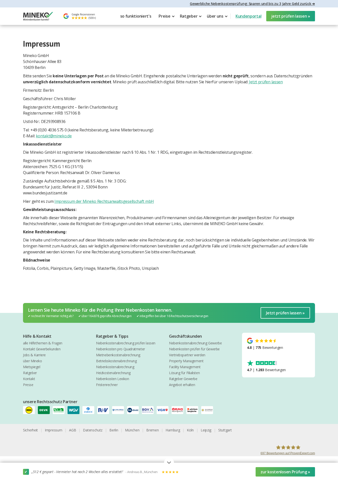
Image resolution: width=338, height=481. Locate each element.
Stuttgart (225, 430)
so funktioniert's (135, 16)
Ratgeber (30, 372)
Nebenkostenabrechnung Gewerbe (195, 343)
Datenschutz (92, 430)
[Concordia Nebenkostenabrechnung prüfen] (119, 410)
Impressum (53, 430)
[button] (166, 16)
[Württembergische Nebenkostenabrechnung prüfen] (193, 410)
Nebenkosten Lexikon (112, 378)
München (132, 430)
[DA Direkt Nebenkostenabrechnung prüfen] (134, 410)
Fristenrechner (107, 384)
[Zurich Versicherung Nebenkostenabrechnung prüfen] (89, 410)
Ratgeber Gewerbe (183, 378)
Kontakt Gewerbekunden (42, 349)
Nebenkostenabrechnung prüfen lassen (125, 343)
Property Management (186, 361)
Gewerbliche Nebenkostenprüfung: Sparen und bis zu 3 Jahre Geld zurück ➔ (252, 3)
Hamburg (173, 430)
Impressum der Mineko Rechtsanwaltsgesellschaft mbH (104, 201)
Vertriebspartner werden (187, 355)
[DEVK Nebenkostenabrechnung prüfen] (45, 410)
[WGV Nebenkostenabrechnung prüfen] (75, 410)
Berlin (113, 430)
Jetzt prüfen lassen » (285, 313)
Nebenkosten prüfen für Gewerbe (194, 349)
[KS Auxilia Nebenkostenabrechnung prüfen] (208, 410)
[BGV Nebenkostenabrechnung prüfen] (149, 410)
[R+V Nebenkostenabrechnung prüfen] (104, 410)
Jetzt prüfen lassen (266, 82)
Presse (28, 384)
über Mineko (32, 361)
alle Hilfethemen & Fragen (42, 343)
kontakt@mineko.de (54, 136)
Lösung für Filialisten (184, 372)
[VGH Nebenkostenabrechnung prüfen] (164, 410)
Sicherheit (30, 430)
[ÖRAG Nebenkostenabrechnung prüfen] (178, 410)
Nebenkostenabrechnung (115, 366)
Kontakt (29, 378)
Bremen (152, 430)
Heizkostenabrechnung (113, 372)
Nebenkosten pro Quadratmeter (120, 349)
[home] (38, 16)
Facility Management (184, 366)
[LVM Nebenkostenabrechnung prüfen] (60, 410)
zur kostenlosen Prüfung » (285, 472)
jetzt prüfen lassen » (290, 16)
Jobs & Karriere (34, 355)
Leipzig (206, 430)
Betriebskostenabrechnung (116, 361)
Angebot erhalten (182, 384)
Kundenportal (248, 16)
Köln (190, 430)
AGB (72, 430)
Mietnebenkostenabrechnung (118, 355)
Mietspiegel (31, 366)
